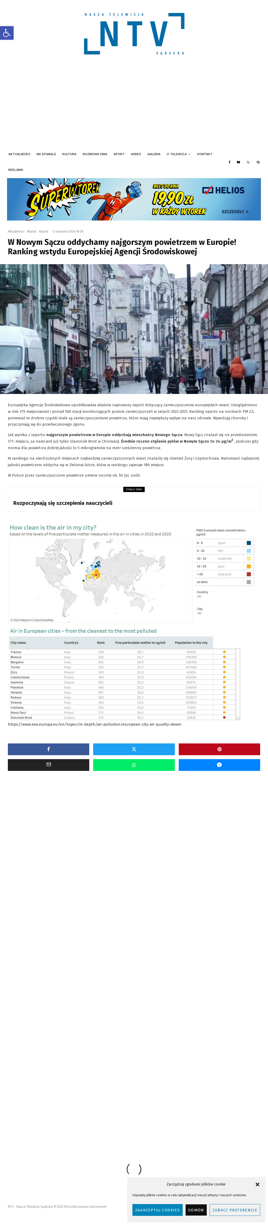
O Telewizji (177, 154)
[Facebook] (230, 162)
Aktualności (19, 154)
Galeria (153, 154)
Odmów (196, 1210)
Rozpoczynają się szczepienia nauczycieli (62, 503)
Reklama (15, 170)
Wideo (136, 154)
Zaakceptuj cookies (157, 1210)
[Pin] (219, 749)
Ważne (43, 231)
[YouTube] (238, 162)
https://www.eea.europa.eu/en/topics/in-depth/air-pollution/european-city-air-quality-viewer (95, 724)
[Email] (48, 765)
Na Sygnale (46, 154)
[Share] (48, 749)
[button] (7, 33)
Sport (119, 154)
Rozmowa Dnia (95, 154)
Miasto (31, 231)
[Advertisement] (134, 107)
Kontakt (205, 154)
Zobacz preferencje (235, 1210)
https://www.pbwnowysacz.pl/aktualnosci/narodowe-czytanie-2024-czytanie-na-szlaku (88, 1118)
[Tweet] (134, 749)
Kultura (69, 154)
